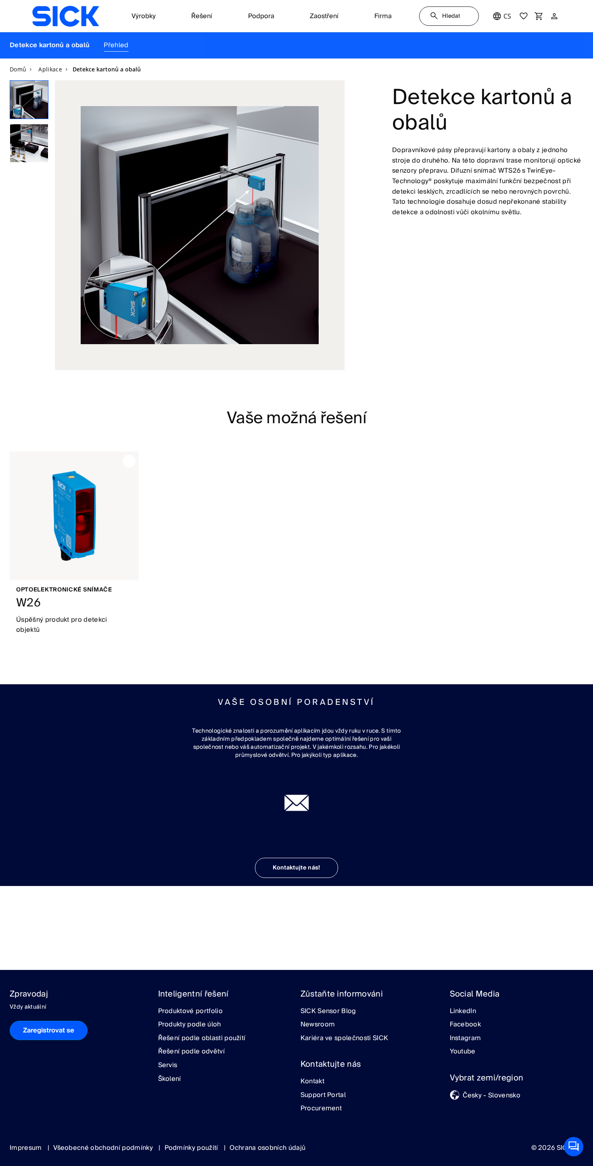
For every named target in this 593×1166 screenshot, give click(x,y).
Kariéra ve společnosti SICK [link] (344, 1038)
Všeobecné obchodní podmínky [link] (104, 1147)
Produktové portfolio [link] (190, 1011)
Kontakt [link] (312, 1081)
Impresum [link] (27, 1147)
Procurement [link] (321, 1108)
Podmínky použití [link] (192, 1147)
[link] (65, 16)
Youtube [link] (463, 1052)
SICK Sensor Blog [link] (328, 1011)
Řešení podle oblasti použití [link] (202, 1038)
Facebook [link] (465, 1025)
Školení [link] (169, 1079)
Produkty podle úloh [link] (189, 1025)
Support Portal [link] (323, 1095)
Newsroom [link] (318, 1025)
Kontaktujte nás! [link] (296, 868)
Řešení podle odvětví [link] (191, 1052)
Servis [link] (167, 1065)
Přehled (116, 45)
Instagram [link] (465, 1038)
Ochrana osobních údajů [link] (267, 1147)
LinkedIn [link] (463, 1011)
